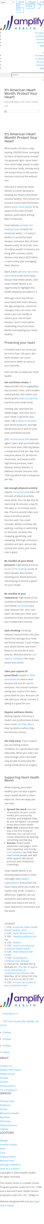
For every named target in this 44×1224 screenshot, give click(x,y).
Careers (4, 1081)
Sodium (17, 942)
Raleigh (4, 1140)
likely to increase (27, 420)
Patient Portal (7, 1073)
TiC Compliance (8, 1089)
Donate (4, 1077)
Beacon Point (7, 1160)
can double (23, 605)
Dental (3, 1109)
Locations (39, 36)
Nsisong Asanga (13, 102)
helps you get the (28, 398)
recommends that (19, 439)
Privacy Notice (7, 1085)
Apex (2, 1148)
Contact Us (6, 1065)
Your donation (15, 852)
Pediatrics (5, 1105)
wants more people (21, 206)
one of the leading (16, 568)
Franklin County (8, 1144)
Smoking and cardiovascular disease (16, 959)
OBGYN (4, 1129)
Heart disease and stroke (18, 953)
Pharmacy (5, 1121)
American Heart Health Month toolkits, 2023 (21, 928)
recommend (20, 492)
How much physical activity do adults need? (19, 947)
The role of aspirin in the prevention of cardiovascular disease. (21, 970)
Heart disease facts (23, 933)
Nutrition (5, 1117)
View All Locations (9, 1168)
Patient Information (10, 1069)
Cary (2, 1152)
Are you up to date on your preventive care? (20, 984)
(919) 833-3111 (9, 1013)
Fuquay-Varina (7, 1156)
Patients (40, 42)
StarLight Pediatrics (10, 1164)
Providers (39, 32)
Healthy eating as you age (20, 938)
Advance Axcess (8, 1125)
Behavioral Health (9, 1113)
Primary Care (7, 1101)
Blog (42, 45)
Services (40, 39)
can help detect (25, 724)
